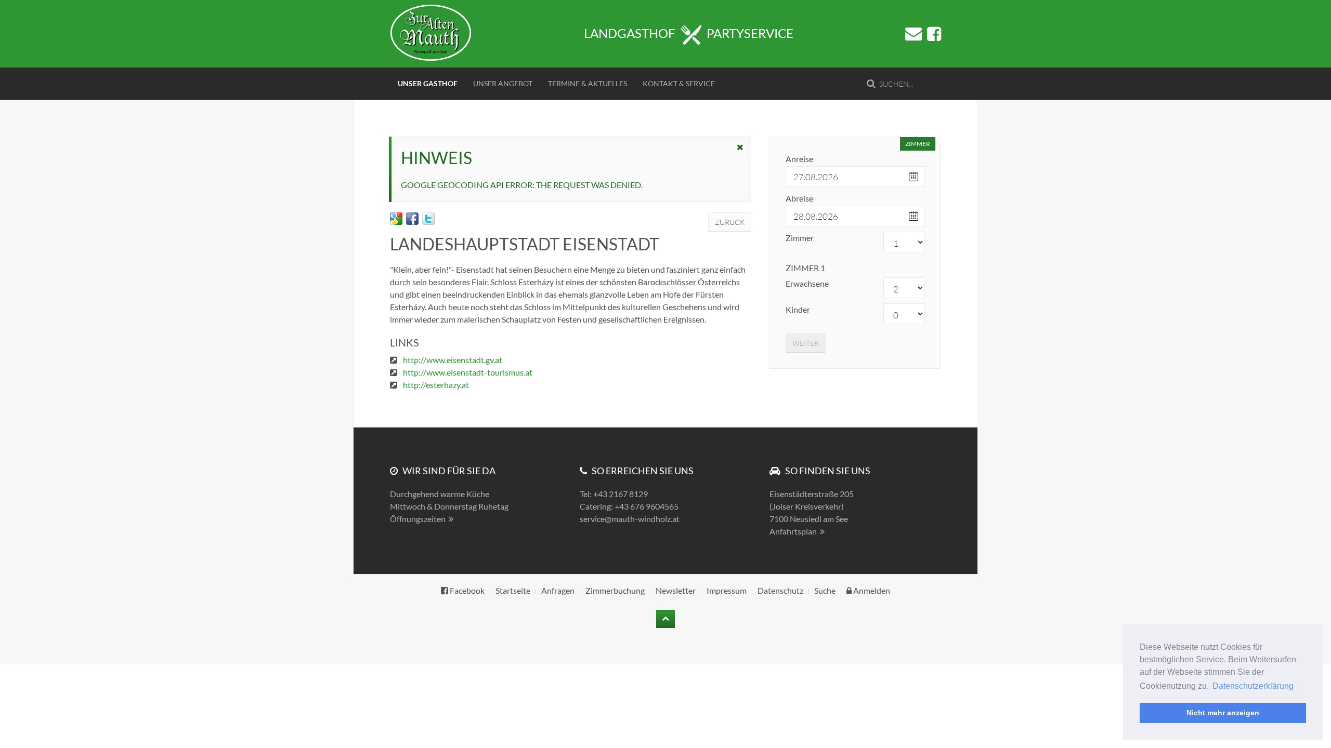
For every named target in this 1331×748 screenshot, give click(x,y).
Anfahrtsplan (793, 531)
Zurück (730, 222)
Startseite (512, 590)
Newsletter (676, 590)
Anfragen (558, 590)
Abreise (799, 198)
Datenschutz (780, 590)
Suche (825, 590)
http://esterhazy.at (436, 385)
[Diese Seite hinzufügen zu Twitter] (428, 218)
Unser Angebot (502, 83)
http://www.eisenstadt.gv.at (452, 360)
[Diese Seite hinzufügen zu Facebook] (412, 218)
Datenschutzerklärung (1253, 686)
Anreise (799, 159)
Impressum (727, 590)
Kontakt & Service (679, 83)
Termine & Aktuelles (587, 83)
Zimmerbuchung (615, 590)
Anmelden (871, 590)
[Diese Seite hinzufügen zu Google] (396, 218)
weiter (805, 343)
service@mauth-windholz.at (630, 519)
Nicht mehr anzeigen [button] (1222, 713)
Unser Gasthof (428, 83)
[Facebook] (934, 34)
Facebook (466, 590)
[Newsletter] (913, 33)
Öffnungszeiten (418, 519)
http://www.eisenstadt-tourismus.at (467, 372)
